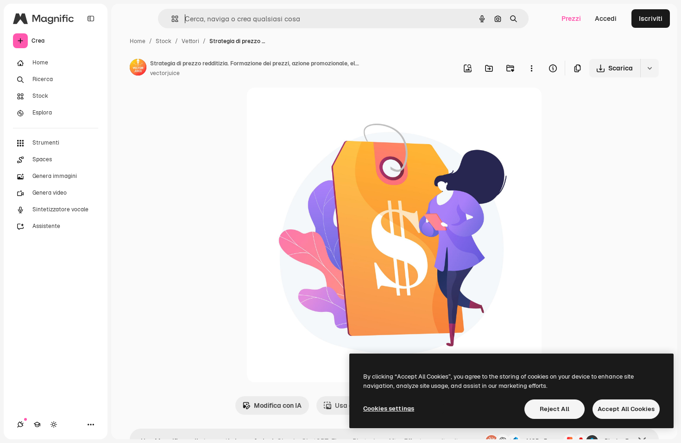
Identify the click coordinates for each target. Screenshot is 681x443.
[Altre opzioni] (531, 68)
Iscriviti (650, 18)
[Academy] (37, 424)
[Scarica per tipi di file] (649, 68)
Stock (163, 41)
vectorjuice (165, 73)
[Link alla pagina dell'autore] (138, 68)
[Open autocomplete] (171, 18)
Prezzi (571, 18)
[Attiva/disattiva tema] (53, 424)
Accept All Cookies (626, 409)
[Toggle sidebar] (90, 18)
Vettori (190, 41)
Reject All (554, 409)
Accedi (606, 18)
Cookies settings (388, 408)
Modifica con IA (278, 405)
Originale (308, 105)
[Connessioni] (20, 424)
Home (137, 41)
